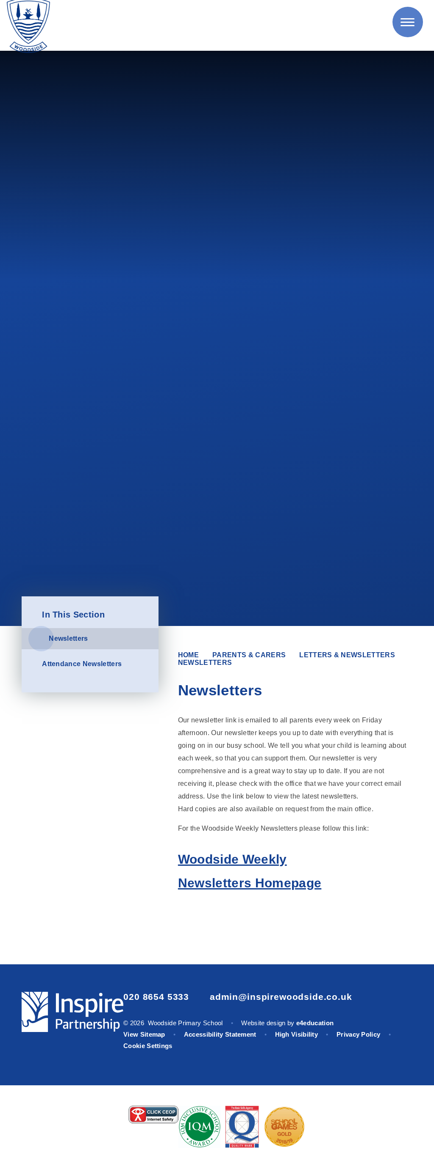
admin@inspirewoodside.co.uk (281, 997)
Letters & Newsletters (347, 655)
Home (188, 655)
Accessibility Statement (220, 1034)
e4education (315, 1022)
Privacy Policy (358, 1034)
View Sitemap (144, 1034)
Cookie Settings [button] (147, 1045)
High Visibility (296, 1034)
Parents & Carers (249, 655)
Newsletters (205, 662)
